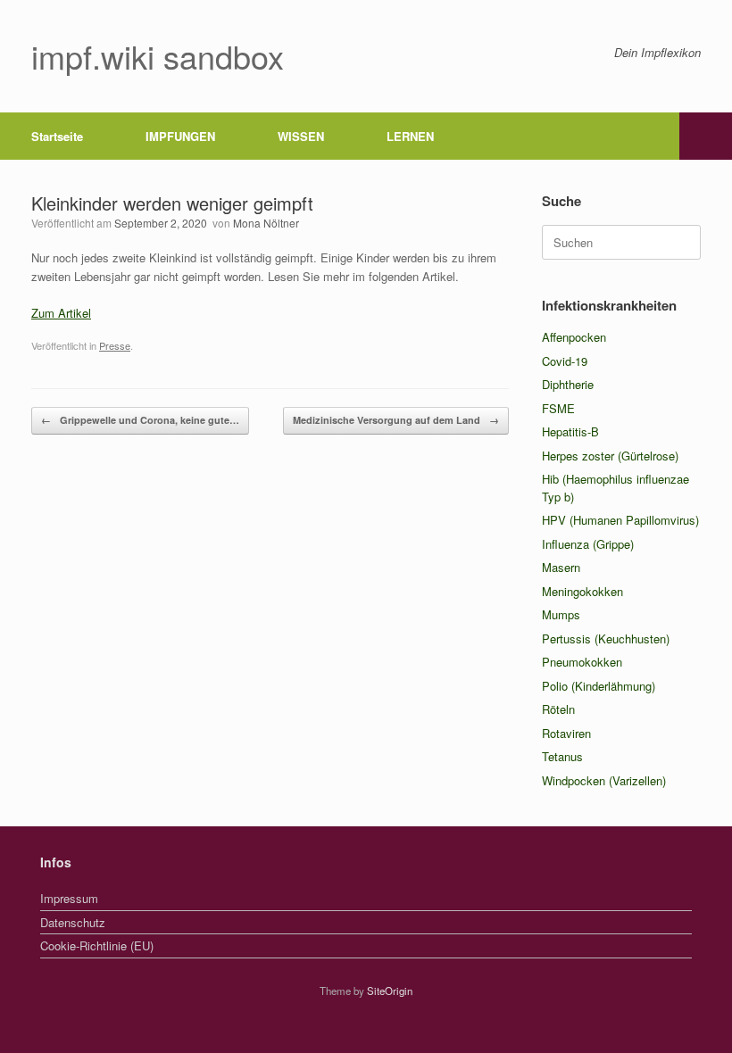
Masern (561, 567)
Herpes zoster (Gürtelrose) (610, 455)
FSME (558, 408)
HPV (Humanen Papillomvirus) (620, 519)
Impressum (69, 898)
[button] (705, 136)
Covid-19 (564, 360)
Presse (114, 345)
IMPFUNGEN (180, 136)
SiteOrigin (389, 990)
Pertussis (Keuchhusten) (606, 638)
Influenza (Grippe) (588, 543)
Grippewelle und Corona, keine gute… (140, 420)
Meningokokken (582, 591)
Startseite (57, 136)
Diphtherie (568, 384)
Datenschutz (72, 922)
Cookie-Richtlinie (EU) (97, 945)
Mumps (561, 614)
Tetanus (562, 756)
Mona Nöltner (266, 222)
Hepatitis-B (570, 431)
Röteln (558, 709)
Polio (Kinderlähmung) (598, 685)
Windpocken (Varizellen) (604, 780)
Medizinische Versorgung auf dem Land (396, 420)
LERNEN (410, 136)
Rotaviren (566, 733)
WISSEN (301, 136)
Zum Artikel (61, 312)
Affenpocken (574, 336)
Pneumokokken (582, 661)
